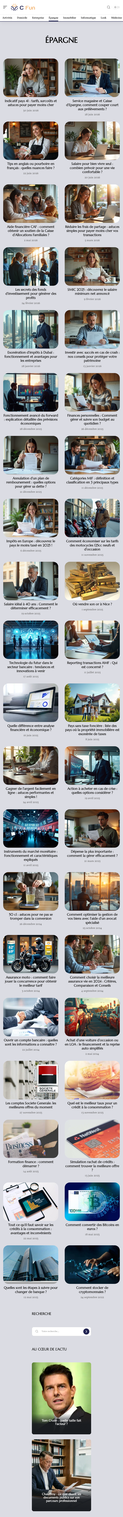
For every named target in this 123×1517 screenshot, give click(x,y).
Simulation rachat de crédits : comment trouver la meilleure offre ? (92, 1166)
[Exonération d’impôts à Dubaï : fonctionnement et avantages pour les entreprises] (30, 329)
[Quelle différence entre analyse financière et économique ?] (30, 702)
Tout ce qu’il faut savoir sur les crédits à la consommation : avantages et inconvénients (30, 1229)
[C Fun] (23, 7)
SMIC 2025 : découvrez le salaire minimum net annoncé (92, 292)
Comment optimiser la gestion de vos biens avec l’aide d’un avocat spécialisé (92, 918)
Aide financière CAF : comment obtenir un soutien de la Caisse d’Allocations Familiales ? (30, 231)
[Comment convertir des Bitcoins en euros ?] (92, 1201)
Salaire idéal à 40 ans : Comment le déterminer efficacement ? (31, 606)
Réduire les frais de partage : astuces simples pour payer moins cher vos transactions (92, 231)
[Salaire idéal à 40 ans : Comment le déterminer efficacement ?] (30, 581)
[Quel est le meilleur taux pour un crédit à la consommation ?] (92, 1080)
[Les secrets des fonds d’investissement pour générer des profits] (30, 266)
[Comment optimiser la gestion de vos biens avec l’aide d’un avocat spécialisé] (92, 891)
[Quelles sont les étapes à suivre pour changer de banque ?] (30, 1264)
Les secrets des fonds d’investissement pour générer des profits (30, 294)
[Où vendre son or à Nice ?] (92, 581)
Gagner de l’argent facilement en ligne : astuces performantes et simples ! (31, 793)
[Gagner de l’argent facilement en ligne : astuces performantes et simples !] (30, 765)
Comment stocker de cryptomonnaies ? (92, 1290)
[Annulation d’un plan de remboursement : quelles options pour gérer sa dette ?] (30, 455)
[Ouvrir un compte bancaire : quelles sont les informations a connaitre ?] (30, 1017)
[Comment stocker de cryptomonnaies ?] (92, 1264)
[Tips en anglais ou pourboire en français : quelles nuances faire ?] (30, 141)
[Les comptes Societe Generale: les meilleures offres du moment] (30, 1080)
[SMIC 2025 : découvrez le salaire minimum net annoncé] (92, 266)
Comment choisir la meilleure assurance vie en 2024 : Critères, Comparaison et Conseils (92, 981)
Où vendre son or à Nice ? (92, 604)
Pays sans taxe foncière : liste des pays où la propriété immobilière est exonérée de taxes (92, 730)
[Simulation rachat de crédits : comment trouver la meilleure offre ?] (92, 1139)
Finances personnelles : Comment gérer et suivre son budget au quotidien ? (92, 419)
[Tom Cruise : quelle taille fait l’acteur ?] (61, 1398)
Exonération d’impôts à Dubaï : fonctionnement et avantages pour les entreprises (30, 356)
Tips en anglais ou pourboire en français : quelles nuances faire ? (30, 166)
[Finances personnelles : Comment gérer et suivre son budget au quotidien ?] (92, 392)
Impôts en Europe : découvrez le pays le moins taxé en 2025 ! (30, 543)
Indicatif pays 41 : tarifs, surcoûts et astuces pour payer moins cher (31, 103)
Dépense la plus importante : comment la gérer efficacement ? (92, 853)
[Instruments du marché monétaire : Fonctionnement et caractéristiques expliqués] (30, 828)
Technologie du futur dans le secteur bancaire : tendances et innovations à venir (30, 667)
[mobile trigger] (6, 7)
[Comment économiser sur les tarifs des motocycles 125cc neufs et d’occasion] (92, 518)
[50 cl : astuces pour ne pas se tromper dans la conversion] (30, 891)
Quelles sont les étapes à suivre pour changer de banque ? (31, 1290)
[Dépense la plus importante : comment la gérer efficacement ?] (92, 828)
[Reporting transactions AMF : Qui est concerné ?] (92, 640)
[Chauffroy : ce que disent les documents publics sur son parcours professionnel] (61, 1475)
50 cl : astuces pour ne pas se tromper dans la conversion (31, 916)
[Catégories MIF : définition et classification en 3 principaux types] (92, 455)
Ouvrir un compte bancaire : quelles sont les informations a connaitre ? (31, 1042)
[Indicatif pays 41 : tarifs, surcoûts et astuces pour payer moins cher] (30, 78)
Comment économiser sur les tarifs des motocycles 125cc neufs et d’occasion (92, 545)
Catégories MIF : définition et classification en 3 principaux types (92, 480)
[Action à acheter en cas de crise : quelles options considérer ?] (92, 765)
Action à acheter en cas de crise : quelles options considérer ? (92, 791)
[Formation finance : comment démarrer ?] (30, 1139)
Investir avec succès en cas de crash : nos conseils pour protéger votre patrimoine (92, 356)
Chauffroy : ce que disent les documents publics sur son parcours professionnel (61, 1497)
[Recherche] (108, 7)
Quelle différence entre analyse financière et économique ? (30, 728)
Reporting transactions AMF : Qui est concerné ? (92, 665)
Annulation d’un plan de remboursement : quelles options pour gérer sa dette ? (30, 482)
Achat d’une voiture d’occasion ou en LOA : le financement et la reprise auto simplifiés (92, 1044)
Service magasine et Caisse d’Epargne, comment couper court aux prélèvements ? (92, 105)
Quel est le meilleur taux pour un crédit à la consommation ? (92, 1105)
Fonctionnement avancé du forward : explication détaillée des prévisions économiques (31, 419)
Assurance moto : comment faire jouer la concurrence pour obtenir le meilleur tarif (31, 981)
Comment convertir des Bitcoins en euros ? (92, 1227)
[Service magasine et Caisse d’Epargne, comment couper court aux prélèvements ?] (92, 78)
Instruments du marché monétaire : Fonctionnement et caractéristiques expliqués (30, 855)
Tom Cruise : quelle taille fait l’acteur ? (61, 1422)
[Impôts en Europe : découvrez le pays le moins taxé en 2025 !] (30, 518)
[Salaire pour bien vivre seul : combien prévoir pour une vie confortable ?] (92, 141)
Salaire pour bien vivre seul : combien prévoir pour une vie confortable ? (92, 168)
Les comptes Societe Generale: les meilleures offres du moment (31, 1105)
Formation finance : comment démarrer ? (30, 1164)
